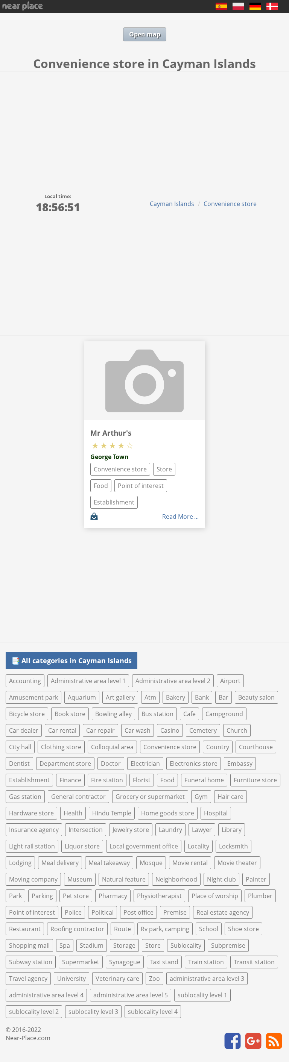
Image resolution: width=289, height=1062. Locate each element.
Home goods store (167, 813)
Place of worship (215, 896)
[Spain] (221, 8)
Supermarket (80, 962)
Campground (224, 714)
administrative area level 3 (207, 978)
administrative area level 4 (46, 995)
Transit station (254, 962)
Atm (150, 697)
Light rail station (32, 846)
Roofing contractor (77, 929)
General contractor (78, 796)
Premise (175, 912)
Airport (230, 681)
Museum (79, 879)
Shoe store (243, 929)
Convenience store (230, 204)
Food (101, 486)
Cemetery (203, 730)
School (208, 929)
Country (217, 747)
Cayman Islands (172, 204)
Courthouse (256, 747)
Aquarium (82, 697)
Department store (65, 763)
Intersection (85, 830)
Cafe (189, 714)
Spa (64, 945)
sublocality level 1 (202, 995)
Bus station (157, 714)
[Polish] (238, 8)
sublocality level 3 (93, 1011)
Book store (70, 714)
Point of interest (141, 486)
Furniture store (255, 780)
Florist (142, 780)
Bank (202, 697)
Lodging (20, 863)
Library (232, 830)
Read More (177, 516)
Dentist (19, 763)
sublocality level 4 (153, 1011)
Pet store (76, 896)
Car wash (138, 730)
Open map (144, 34)
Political (102, 912)
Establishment (114, 502)
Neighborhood (176, 879)
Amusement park (33, 697)
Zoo (154, 978)
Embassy (239, 763)
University (71, 978)
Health (73, 813)
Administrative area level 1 (88, 681)
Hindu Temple (111, 813)
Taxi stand (164, 962)
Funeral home (204, 780)
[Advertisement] (144, 128)
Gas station (25, 796)
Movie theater (237, 863)
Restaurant (25, 929)
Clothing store (61, 747)
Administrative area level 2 (172, 681)
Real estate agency (222, 912)
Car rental (62, 730)
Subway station (30, 962)
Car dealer (23, 730)
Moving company (33, 879)
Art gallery (120, 697)
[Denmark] (272, 8)
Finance (70, 780)
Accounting (25, 681)
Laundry (170, 830)
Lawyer (202, 830)
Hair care (230, 796)
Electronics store (194, 763)
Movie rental (190, 863)
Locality (198, 846)
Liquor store (82, 846)
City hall (20, 747)
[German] (255, 8)
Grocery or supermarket (150, 796)
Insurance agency (34, 830)
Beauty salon (256, 697)
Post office (138, 912)
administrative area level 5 (130, 995)
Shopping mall (29, 945)
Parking (42, 896)
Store (164, 469)
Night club (221, 879)
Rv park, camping (165, 929)
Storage (124, 945)
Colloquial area (112, 747)
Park (15, 896)
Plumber (260, 896)
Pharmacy (113, 896)
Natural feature (124, 879)
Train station (206, 962)
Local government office (144, 846)
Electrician (145, 763)
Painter (256, 879)
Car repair (100, 730)
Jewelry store (131, 830)
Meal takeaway (109, 863)
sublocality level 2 (34, 1011)
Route (122, 929)
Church (237, 730)
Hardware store (31, 813)
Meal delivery (60, 863)
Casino (169, 730)
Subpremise (228, 945)
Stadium (91, 945)
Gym (201, 796)
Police (73, 912)
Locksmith (233, 846)
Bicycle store (27, 714)
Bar (223, 697)
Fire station (107, 780)
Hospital (216, 813)
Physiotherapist (159, 896)
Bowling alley (113, 714)
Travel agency (28, 978)
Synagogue (124, 962)
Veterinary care (117, 978)
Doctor (111, 763)
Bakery (175, 697)
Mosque (151, 863)
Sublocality (185, 945)
